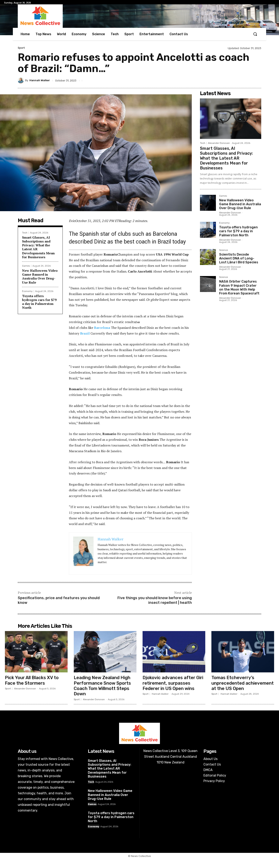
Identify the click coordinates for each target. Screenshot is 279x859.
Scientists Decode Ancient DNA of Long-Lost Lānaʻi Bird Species (238, 258)
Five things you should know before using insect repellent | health (154, 600)
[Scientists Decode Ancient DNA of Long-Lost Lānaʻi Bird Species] (208, 257)
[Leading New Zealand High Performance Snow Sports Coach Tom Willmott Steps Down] (105, 652)
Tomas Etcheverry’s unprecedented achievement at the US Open (242, 683)
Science (223, 250)
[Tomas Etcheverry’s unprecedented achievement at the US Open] (242, 652)
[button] (255, 34)
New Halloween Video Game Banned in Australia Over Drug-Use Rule (40, 276)
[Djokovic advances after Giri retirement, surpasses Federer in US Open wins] (174, 652)
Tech (24, 233)
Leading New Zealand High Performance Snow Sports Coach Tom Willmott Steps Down (102, 686)
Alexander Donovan (219, 143)
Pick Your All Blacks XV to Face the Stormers (32, 680)
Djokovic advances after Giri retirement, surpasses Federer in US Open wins (173, 683)
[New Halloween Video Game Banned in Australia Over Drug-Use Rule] (208, 203)
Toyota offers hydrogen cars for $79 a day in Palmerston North (39, 302)
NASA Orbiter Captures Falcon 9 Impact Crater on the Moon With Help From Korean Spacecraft (239, 287)
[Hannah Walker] (21, 80)
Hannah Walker (39, 80)
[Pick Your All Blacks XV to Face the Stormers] (36, 652)
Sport (21, 47)
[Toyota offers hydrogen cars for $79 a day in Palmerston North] (208, 230)
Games (26, 266)
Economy (27, 291)
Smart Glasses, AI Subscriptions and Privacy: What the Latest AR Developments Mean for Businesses (38, 247)
